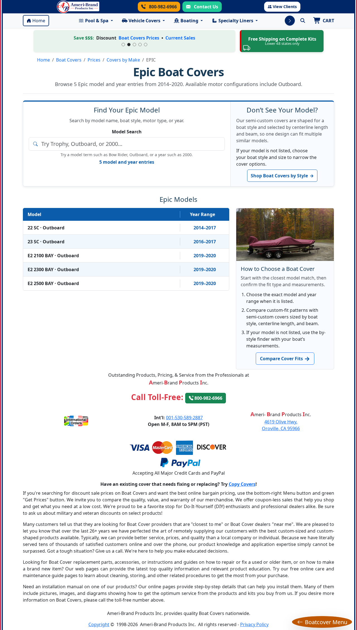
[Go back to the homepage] (78, 6)
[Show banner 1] (123, 44)
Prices (94, 60)
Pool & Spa (97, 21)
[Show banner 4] (140, 44)
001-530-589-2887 (184, 418)
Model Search (127, 132)
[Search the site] (302, 20)
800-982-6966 (162, 7)
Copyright (98, 624)
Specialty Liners (235, 21)
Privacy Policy (254, 624)
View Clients (285, 6)
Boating (189, 21)
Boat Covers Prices (139, 38)
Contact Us (205, 7)
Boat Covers (68, 60)
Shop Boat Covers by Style (282, 176)
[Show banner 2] (129, 44)
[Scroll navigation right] (290, 21)
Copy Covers (242, 484)
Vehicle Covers (144, 21)
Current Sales (180, 38)
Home (38, 21)
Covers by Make (123, 60)
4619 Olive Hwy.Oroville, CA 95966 (281, 425)
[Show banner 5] (145, 44)
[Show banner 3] (134, 44)
